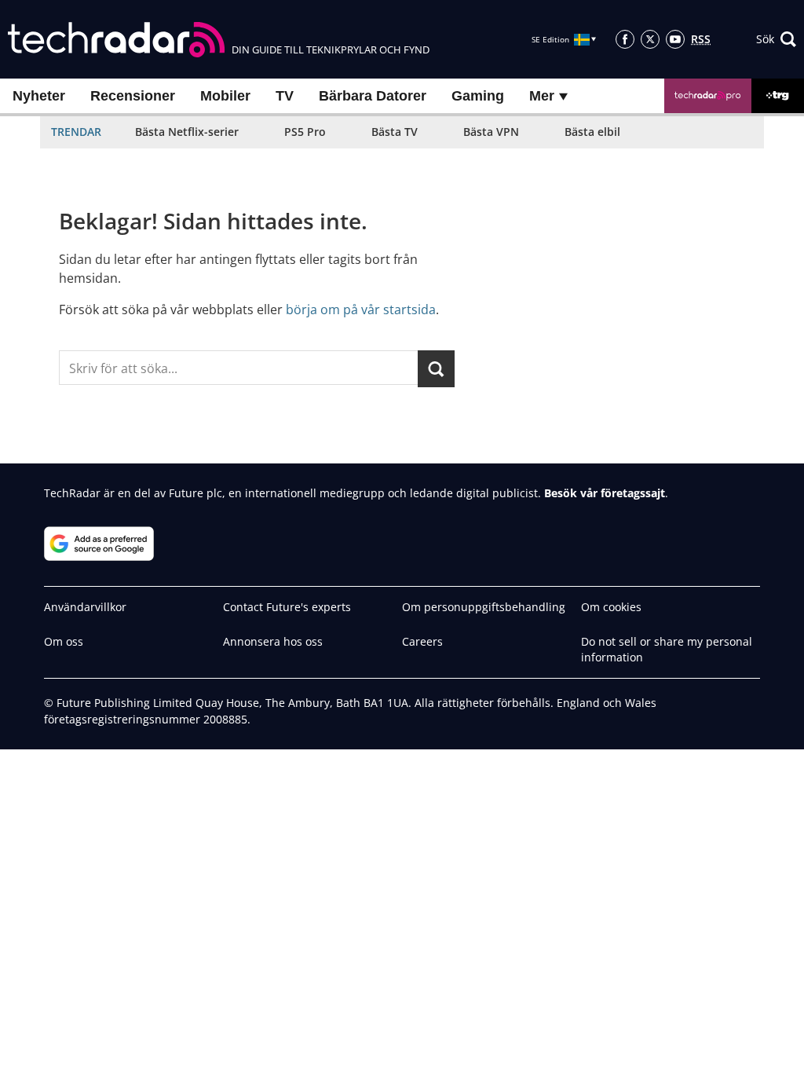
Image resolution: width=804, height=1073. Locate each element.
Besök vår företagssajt (604, 492)
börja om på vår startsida (361, 309)
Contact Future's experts (287, 606)
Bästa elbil (592, 131)
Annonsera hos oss (273, 641)
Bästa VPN (491, 131)
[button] (776, 39)
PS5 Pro (305, 131)
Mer (543, 96)
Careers (422, 641)
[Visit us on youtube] (675, 39)
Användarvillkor (85, 606)
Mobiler (225, 96)
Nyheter (39, 96)
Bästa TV (394, 131)
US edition (347, 1049)
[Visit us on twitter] (650, 39)
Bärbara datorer (372, 96)
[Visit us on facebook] (625, 39)
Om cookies (611, 606)
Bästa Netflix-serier (187, 131)
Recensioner (132, 96)
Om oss (63, 641)
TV (285, 96)
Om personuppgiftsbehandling (483, 606)
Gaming (477, 96)
